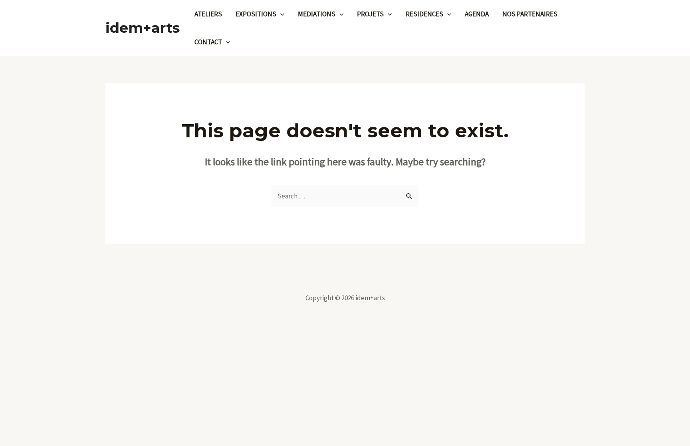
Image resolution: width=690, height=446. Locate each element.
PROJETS (370, 14)
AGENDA (477, 14)
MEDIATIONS (316, 14)
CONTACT (208, 42)
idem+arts (142, 27)
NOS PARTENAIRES (529, 14)
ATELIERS (208, 14)
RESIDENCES (424, 14)
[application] (280, 14)
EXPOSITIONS (256, 14)
